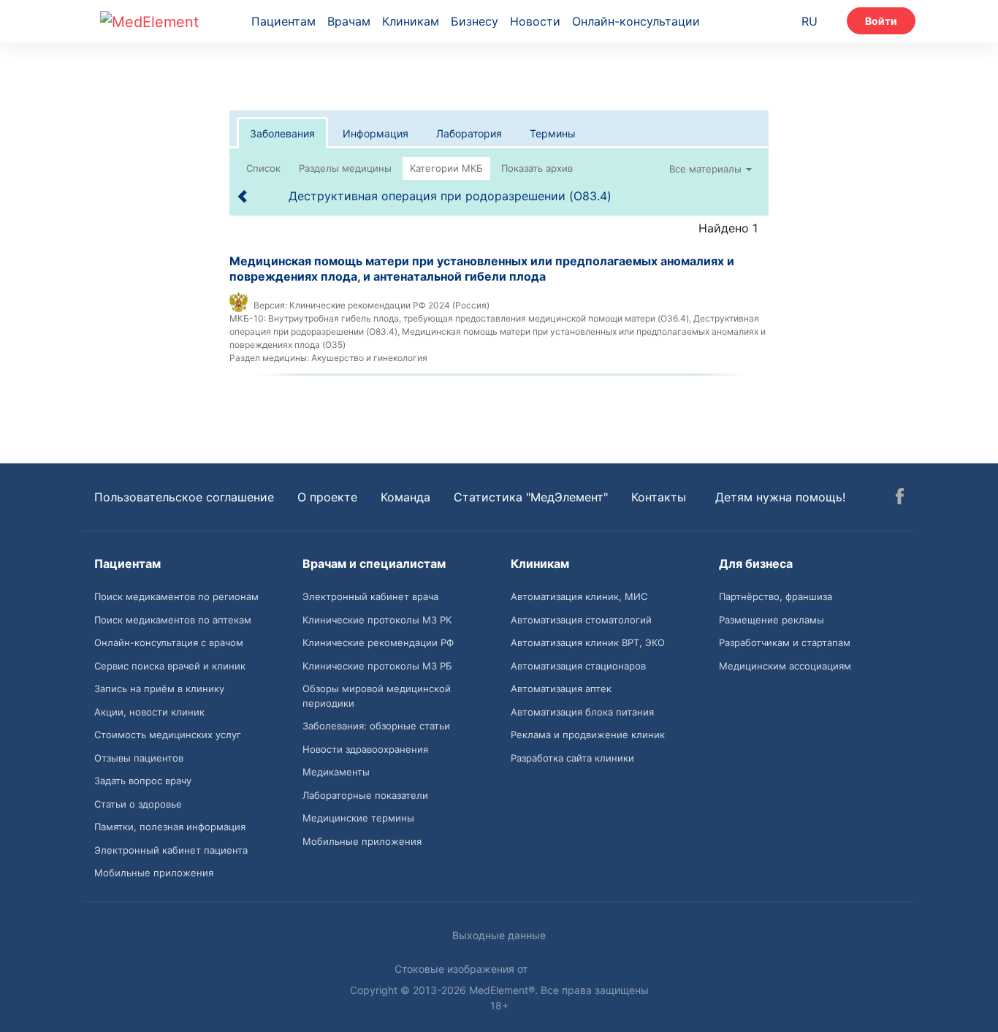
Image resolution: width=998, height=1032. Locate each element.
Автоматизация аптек (561, 688)
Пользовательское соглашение (184, 497)
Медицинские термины (358, 818)
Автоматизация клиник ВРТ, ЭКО (588, 642)
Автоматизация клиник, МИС (579, 596)
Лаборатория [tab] (469, 133)
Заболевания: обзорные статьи (376, 726)
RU (809, 21)
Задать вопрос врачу (142, 780)
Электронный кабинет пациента (171, 850)
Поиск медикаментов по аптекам (172, 620)
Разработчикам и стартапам (784, 642)
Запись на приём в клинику (159, 688)
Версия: (270, 305)
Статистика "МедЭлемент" (531, 497)
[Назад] (243, 196)
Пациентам (283, 21)
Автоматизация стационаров (578, 666)
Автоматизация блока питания (582, 712)
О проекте (327, 497)
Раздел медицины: (269, 357)
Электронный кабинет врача (370, 596)
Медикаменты (336, 772)
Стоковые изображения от (462, 969)
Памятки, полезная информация (169, 826)
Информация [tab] (375, 133)
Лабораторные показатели (365, 795)
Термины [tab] (553, 133)
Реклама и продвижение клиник (588, 734)
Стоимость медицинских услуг (167, 734)
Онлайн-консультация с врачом (168, 642)
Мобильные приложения (153, 873)
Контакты (658, 497)
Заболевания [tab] (282, 133)
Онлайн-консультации (636, 21)
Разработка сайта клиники (572, 758)
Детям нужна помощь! (780, 497)
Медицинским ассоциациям (785, 666)
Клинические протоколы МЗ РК (377, 620)
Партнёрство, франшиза (775, 596)
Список (263, 168)
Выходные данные (499, 935)
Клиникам (410, 21)
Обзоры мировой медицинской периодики (376, 696)
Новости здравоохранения (365, 749)
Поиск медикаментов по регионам (176, 596)
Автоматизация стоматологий (581, 620)
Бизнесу (474, 21)
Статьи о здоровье (138, 804)
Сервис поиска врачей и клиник (169, 666)
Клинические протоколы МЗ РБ (377, 666)
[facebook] (899, 498)
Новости (535, 21)
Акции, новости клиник (149, 712)
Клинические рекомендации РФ (378, 642)
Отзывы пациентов (138, 758)
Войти (881, 21)
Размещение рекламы (771, 620)
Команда (405, 497)
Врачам (348, 21)
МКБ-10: (247, 318)
